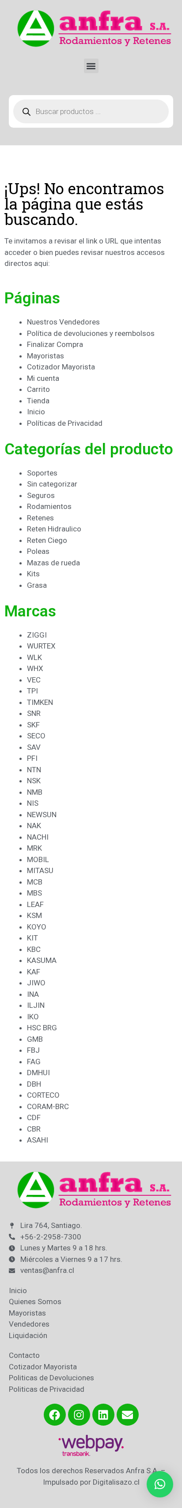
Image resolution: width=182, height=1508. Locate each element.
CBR (34, 1129)
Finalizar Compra (55, 344)
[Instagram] (79, 1415)
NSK (34, 780)
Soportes (42, 472)
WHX (35, 668)
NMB (34, 792)
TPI (32, 690)
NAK (34, 825)
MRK (34, 848)
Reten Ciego (47, 540)
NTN (34, 769)
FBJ (33, 1050)
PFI (32, 758)
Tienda (38, 400)
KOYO (36, 926)
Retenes (40, 517)
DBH (34, 1084)
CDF (34, 1117)
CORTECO (43, 1095)
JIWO (36, 982)
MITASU (40, 870)
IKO (33, 1016)
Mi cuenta (43, 378)
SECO (36, 735)
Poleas (38, 551)
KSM (34, 915)
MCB (34, 882)
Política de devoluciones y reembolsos (91, 333)
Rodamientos (49, 506)
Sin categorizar (52, 483)
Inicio (36, 411)
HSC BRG (42, 1027)
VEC (34, 679)
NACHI (38, 837)
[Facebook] (55, 1415)
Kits (33, 573)
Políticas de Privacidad (64, 423)
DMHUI (38, 1072)
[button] (91, 66)
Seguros (41, 495)
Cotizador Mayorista (61, 366)
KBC (34, 949)
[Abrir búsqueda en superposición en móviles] (91, 111)
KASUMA (42, 960)
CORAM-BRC (48, 1106)
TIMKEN (40, 702)
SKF (33, 724)
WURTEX (41, 646)
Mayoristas (45, 355)
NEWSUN (42, 814)
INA (33, 994)
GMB (35, 1039)
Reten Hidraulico (54, 528)
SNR (34, 713)
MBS (34, 893)
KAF (33, 971)
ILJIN (36, 1005)
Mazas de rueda (53, 562)
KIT (32, 937)
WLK (34, 657)
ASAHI (37, 1140)
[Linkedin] (103, 1415)
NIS (32, 803)
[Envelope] (128, 1415)
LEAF (35, 904)
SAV (34, 747)
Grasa (37, 585)
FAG (34, 1061)
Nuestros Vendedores (63, 321)
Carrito (38, 389)
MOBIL (38, 859)
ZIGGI (37, 634)
